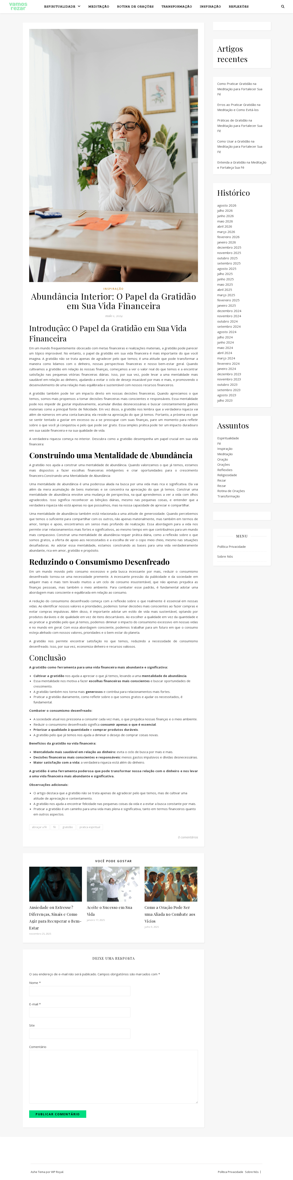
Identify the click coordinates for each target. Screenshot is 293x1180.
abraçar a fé (39, 827)
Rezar (221, 480)
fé (54, 827)
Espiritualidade (60, 7)
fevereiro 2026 (228, 237)
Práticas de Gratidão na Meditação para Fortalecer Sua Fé (239, 125)
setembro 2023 (229, 390)
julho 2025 (225, 274)
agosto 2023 (226, 395)
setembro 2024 (229, 326)
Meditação (98, 7)
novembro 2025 (229, 253)
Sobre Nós (225, 556)
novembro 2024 (229, 316)
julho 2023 (225, 400)
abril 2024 (224, 353)
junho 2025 (225, 279)
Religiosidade (227, 475)
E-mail (35, 1004)
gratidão (67, 827)
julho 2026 (225, 210)
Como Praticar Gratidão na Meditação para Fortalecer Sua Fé (239, 88)
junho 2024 (225, 342)
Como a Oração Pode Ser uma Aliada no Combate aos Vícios (170, 914)
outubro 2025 (227, 258)
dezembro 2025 (229, 247)
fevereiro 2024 (228, 363)
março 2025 (226, 295)
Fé (219, 443)
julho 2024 (225, 337)
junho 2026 (225, 216)
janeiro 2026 (226, 242)
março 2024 (226, 358)
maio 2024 (225, 347)
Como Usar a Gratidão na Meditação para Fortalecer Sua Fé (239, 146)
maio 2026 (225, 221)
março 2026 (226, 232)
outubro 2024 (227, 321)
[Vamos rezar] (18, 6)
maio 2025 (225, 284)
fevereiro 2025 (228, 300)
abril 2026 (224, 226)
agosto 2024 (226, 332)
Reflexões (239, 7)
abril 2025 (224, 289)
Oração (222, 459)
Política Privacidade (231, 546)
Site (32, 1025)
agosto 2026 (226, 205)
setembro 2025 (229, 263)
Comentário (37, 1047)
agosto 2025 (226, 268)
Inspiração (210, 7)
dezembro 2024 (229, 311)
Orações (223, 464)
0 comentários (188, 837)
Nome (35, 982)
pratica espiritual (90, 827)
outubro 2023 (227, 384)
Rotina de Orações (135, 7)
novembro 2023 (229, 379)
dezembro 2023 (229, 374)
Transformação (177, 7)
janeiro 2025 (226, 305)
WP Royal (57, 1172)
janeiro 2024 (226, 368)
